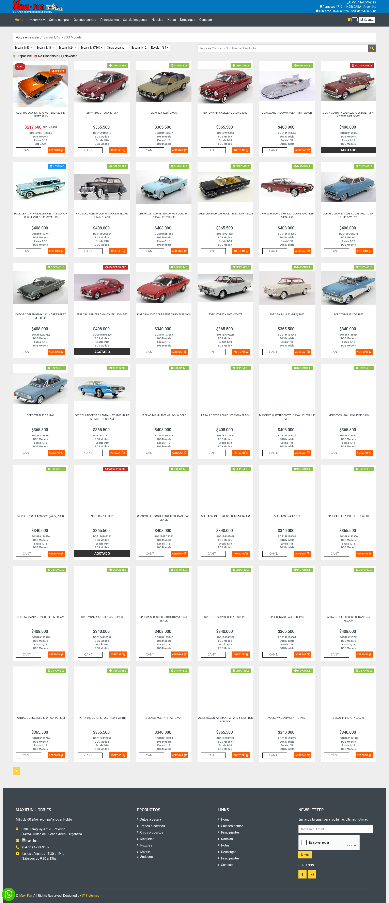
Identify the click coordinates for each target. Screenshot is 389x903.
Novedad (70, 56)
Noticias (157, 20)
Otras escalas (115, 47)
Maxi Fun (25, 896)
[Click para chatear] (8, 894)
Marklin (145, 852)
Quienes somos (85, 20)
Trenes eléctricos (152, 826)
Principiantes (109, 20)
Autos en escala (27, 37)
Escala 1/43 (22, 47)
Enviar (305, 854)
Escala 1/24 (66, 47)
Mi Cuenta (366, 19)
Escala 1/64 (158, 47)
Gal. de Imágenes (135, 20)
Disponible (24, 56)
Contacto (205, 20)
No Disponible (48, 56)
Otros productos (151, 832)
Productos (35, 20)
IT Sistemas (90, 896)
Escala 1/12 (138, 47)
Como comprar (59, 20)
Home (19, 20)
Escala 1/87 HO (90, 47)
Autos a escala (150, 819)
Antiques (146, 857)
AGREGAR (56, 150)
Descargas (187, 20)
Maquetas (147, 839)
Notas (171, 20)
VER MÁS (54, 96)
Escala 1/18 (44, 47)
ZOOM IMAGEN (31, 96)
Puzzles (146, 845)
